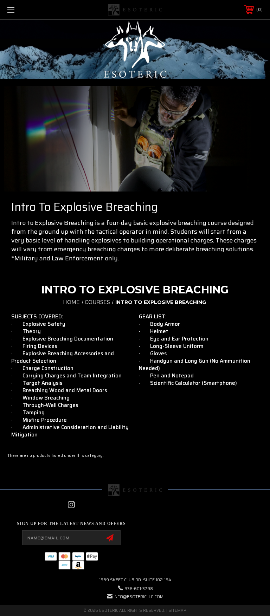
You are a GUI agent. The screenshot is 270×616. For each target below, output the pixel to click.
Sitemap (177, 611)
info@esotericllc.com (138, 596)
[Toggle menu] (32, 9)
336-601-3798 (139, 588)
